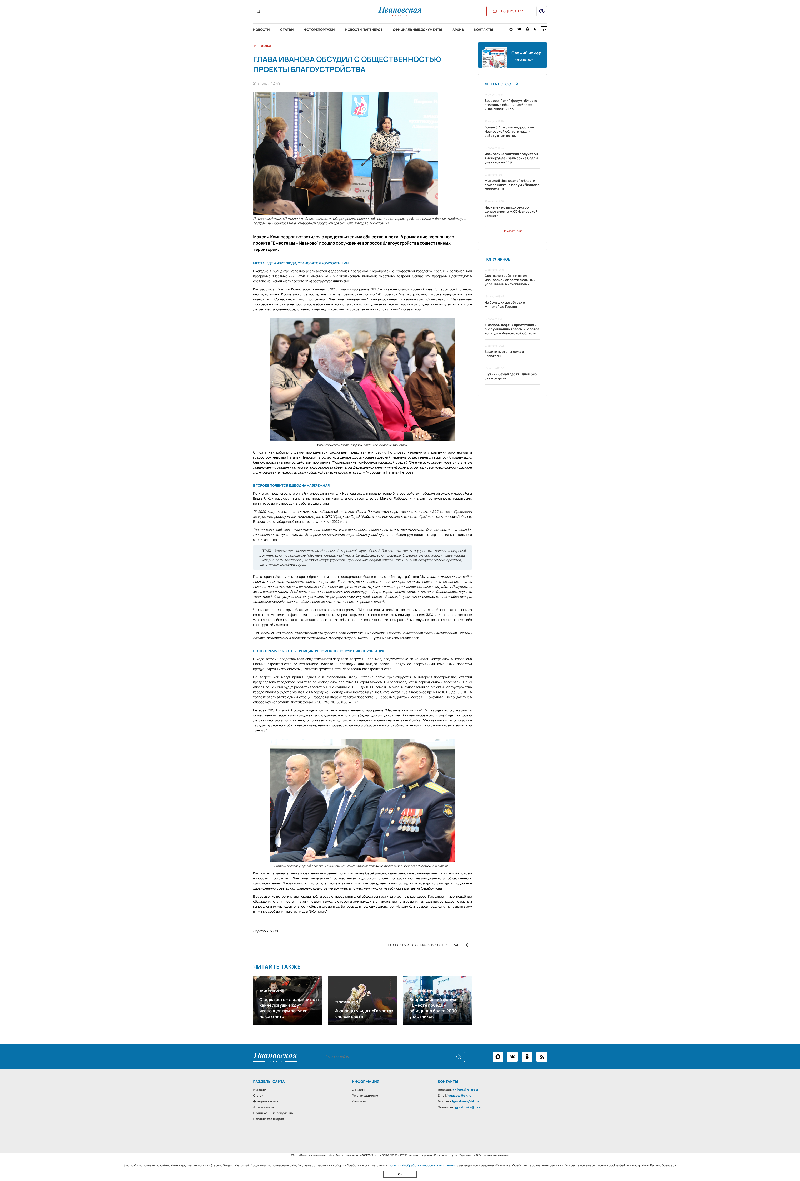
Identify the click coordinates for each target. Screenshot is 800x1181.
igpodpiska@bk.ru (468, 1107)
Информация (365, 1082)
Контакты (483, 29)
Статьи (287, 29)
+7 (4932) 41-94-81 (465, 1090)
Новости (261, 29)
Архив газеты (263, 1107)
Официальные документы (417, 29)
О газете (358, 1090)
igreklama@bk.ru (465, 1101)
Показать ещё (512, 231)
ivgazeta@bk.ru (460, 1095)
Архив (458, 29)
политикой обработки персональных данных (422, 1165)
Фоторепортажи (319, 29)
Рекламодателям (365, 1095)
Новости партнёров (363, 29)
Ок (400, 1174)
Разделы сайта (269, 1082)
